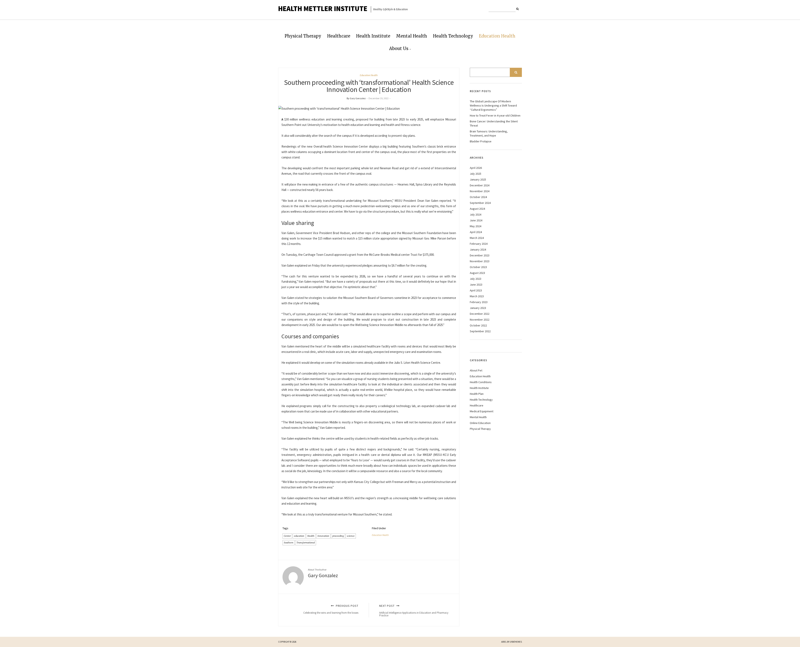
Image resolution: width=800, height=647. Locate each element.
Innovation (323, 535)
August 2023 (477, 273)
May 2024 (475, 226)
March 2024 (477, 238)
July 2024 (475, 214)
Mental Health (411, 36)
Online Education (480, 423)
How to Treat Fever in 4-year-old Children (495, 115)
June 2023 (476, 284)
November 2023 (479, 261)
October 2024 (478, 197)
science (351, 535)
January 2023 (478, 308)
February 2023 (479, 302)
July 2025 (475, 174)
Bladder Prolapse (480, 141)
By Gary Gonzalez (356, 98)
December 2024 (479, 185)
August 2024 (477, 209)
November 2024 (479, 191)
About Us (398, 48)
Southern (288, 542)
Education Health (497, 36)
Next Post (413, 610)
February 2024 (479, 244)
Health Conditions (481, 382)
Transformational (305, 542)
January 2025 (478, 179)
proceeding (338, 535)
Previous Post (330, 609)
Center (287, 535)
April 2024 (476, 232)
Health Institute (373, 36)
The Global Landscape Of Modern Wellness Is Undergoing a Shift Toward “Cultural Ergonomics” (493, 105)
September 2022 (480, 331)
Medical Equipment (481, 411)
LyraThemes (516, 641)
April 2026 (476, 168)
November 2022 (479, 319)
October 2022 (478, 325)
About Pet (476, 370)
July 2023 (475, 279)
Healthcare (338, 36)
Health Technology (453, 36)
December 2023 (479, 255)
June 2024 (476, 220)
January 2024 (478, 249)
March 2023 (477, 296)
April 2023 (476, 290)
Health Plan (477, 394)
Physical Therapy (303, 36)
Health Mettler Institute (322, 8)
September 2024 (480, 203)
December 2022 (479, 314)
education (299, 535)
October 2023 (478, 267)
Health (310, 535)
